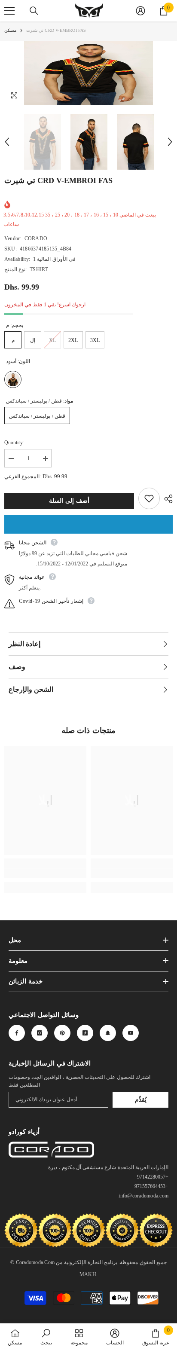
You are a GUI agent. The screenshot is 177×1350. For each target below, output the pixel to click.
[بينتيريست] (62, 1033)
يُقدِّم (140, 1099)
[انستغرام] (39, 1033)
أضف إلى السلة (69, 501)
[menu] (9, 11)
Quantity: (14, 443)
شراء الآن (88, 524)
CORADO (35, 238)
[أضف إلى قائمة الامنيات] (149, 498)
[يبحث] (34, 11)
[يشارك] (166, 499)
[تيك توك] (85, 1033)
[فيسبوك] (17, 1033)
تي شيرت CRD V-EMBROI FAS (58, 180)
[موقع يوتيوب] (130, 1033)
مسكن (10, 30)
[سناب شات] (108, 1033)
